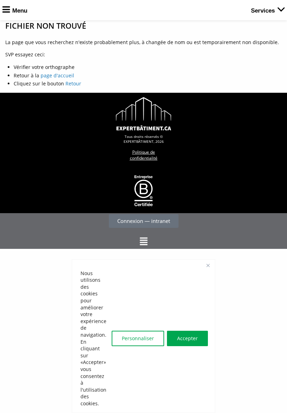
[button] (143, 241)
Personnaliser (138, 338)
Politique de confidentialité (144, 155)
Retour (73, 83)
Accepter (187, 338)
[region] (143, 336)
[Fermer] (208, 265)
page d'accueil (57, 75)
